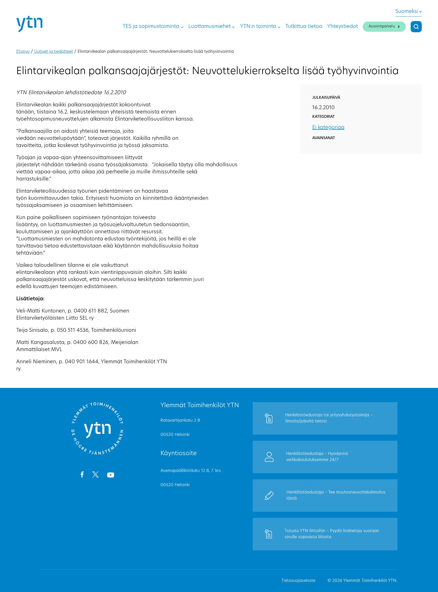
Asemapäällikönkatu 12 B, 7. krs (190, 471)
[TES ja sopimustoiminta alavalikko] (182, 26)
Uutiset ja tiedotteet (53, 52)
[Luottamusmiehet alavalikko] (233, 26)
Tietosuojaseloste (298, 581)
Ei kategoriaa (328, 127)
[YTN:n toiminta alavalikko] (279, 26)
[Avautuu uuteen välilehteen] (82, 475)
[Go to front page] (97, 454)
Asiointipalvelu (382, 26)
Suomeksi (406, 11)
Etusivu (23, 52)
